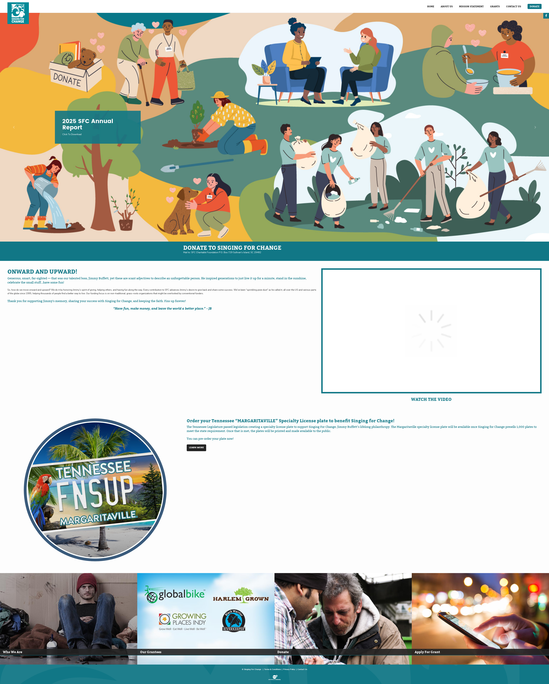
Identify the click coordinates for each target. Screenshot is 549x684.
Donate (283, 652)
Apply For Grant (427, 652)
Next (535, 127)
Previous (13, 127)
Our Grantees (150, 652)
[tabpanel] (274, 127)
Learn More (196, 447)
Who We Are (12, 652)
